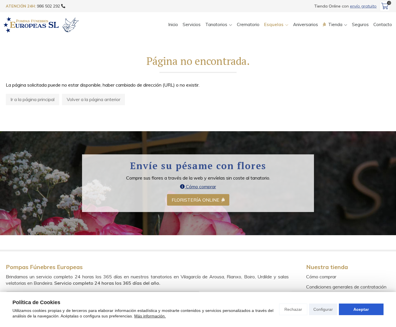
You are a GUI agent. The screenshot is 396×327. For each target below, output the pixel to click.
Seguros (360, 24)
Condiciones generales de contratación (346, 287)
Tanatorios (216, 24)
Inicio (173, 24)
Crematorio (248, 24)
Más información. (150, 316)
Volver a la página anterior (93, 99)
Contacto (382, 24)
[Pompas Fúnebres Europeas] (41, 25)
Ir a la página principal (32, 99)
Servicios (192, 24)
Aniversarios (305, 24)
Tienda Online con (345, 6)
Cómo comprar (200, 186)
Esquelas (274, 24)
